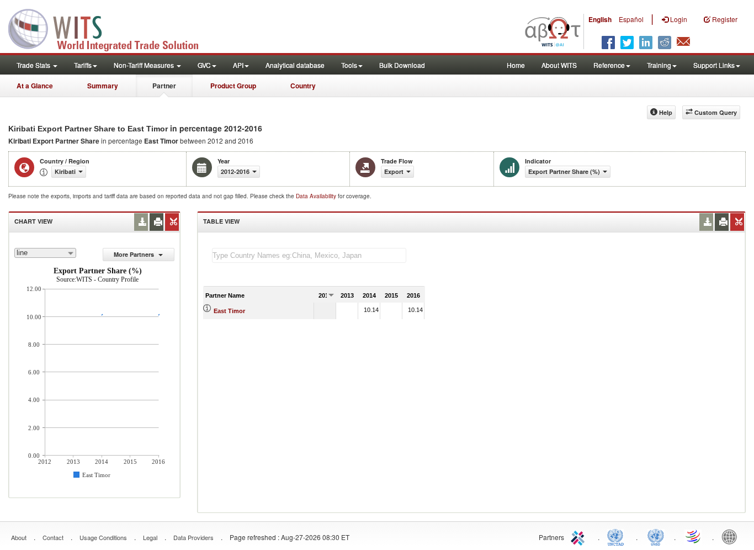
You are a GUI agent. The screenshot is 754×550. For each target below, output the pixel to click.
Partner (164, 86)
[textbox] (309, 255)
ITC (580, 536)
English (600, 19)
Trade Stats (34, 65)
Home (516, 65)
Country (303, 86)
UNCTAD (618, 536)
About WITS (559, 65)
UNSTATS (656, 536)
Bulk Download (402, 65)
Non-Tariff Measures (145, 65)
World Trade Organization (694, 536)
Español (631, 19)
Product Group (233, 86)
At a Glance (35, 86)
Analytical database (295, 65)
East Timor (229, 311)
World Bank (732, 536)
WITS (110, 27)
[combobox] (45, 253)
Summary (102, 86)
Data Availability (317, 196)
